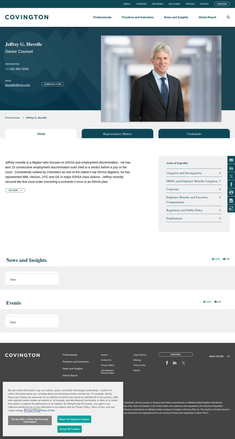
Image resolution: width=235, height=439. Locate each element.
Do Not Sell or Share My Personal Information (30, 420)
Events (204, 4)
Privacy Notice (107, 365)
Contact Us (106, 360)
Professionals (12, 117)
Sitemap (137, 360)
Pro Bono (157, 4)
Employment (174, 218)
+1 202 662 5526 (17, 69)
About (127, 4)
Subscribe (222, 4)
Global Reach (70, 375)
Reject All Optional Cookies (74, 419)
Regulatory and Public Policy (184, 210)
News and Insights (73, 368)
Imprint (136, 370)
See (13, 190)
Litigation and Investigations (184, 173)
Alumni (104, 355)
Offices (190, 4)
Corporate (172, 189)
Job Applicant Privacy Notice (107, 371)
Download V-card (52, 84)
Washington (12, 64)
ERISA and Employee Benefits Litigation (192, 181)
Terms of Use (139, 365)
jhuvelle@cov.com (17, 85)
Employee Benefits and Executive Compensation (187, 199)
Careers (141, 4)
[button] (216, 259)
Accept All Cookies (69, 429)
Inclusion (174, 4)
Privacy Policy (32, 410)
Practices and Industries (76, 361)
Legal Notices (139, 355)
